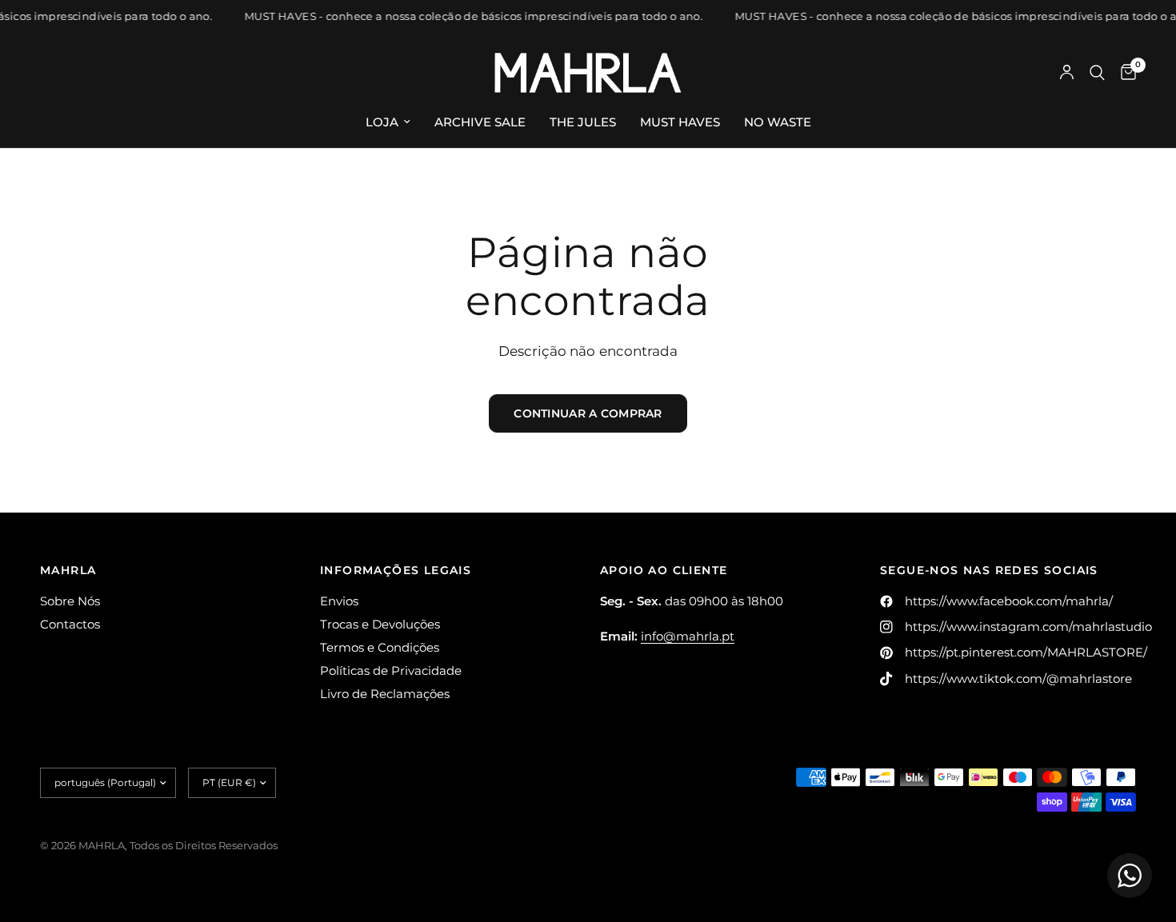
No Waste (777, 122)
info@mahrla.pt (687, 636)
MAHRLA (68, 570)
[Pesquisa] (1097, 73)
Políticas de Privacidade (391, 670)
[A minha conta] (1067, 73)
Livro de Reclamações (385, 693)
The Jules (583, 122)
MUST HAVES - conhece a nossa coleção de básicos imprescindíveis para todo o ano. (471, 16)
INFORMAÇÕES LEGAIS (395, 570)
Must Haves (680, 122)
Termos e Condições (379, 647)
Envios (339, 601)
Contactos (70, 624)
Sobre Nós (70, 601)
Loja (382, 122)
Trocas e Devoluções (380, 624)
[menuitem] (388, 122)
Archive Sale (480, 122)
